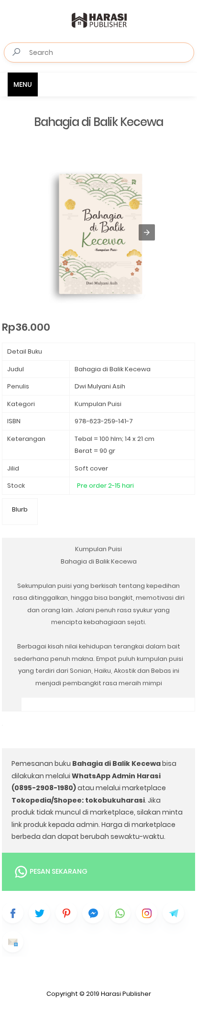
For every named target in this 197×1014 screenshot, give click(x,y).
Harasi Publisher (126, 993)
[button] (147, 232)
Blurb (20, 509)
